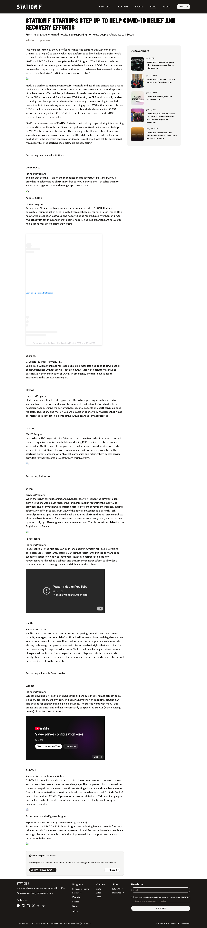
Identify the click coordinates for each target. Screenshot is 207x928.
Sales (98, 893)
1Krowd (77, 400)
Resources (77, 893)
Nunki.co (30, 633)
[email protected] (99, 415)
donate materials (103, 369)
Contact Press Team (41, 870)
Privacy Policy (42, 923)
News (153, 6)
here (48, 838)
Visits (98, 889)
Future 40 (116, 889)
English (30, 526)
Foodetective (33, 548)
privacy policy (160, 901)
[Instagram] (28, 905)
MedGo (30, 61)
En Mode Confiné (113, 792)
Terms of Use (56, 923)
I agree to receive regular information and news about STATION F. (162, 897)
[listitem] (154, 63)
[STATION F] (29, 6)
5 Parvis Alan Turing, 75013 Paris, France (36, 893)
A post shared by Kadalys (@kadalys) (49, 343)
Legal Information (25, 923)
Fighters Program (67, 826)
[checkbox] (132, 897)
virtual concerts (104, 400)
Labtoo (30, 438)
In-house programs (80, 889)
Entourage (93, 830)
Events (139, 6)
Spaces (75, 901)
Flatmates (116, 893)
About (166, 6)
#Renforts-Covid (47, 73)
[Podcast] (43, 905)
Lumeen (30, 695)
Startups (104, 6)
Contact (183, 6)
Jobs (86, 923)
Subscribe (160, 908)
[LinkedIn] (23, 905)
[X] (33, 905)
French (45, 526)
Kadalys (30, 208)
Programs (123, 6)
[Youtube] (38, 905)
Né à (42, 208)
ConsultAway (107, 177)
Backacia (31, 365)
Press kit (114, 870)
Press (98, 896)
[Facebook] (18, 905)
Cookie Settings (71, 923)
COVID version (46, 446)
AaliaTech (31, 780)
